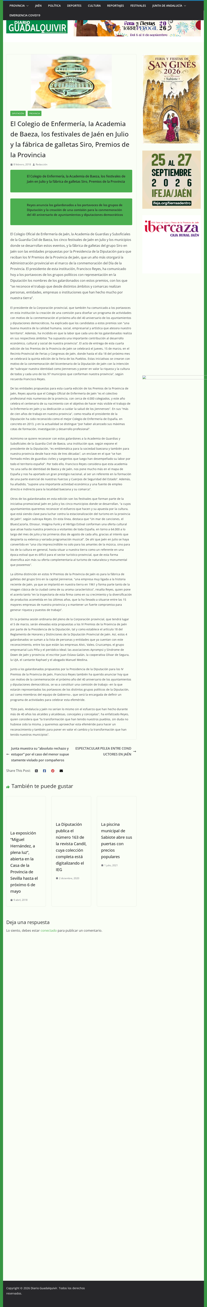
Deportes (74, 5)
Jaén (38, 5)
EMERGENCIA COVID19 (25, 15)
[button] (27, 5)
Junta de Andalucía (167, 5)
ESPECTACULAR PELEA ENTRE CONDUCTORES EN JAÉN (103, 751)
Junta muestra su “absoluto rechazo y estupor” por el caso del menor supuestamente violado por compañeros (40, 754)
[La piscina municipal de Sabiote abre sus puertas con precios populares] (116, 799)
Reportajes (115, 5)
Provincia (17, 5)
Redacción (41, 164)
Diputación (18, 113)
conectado (49, 1204)
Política (54, 5)
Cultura (94, 5)
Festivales (138, 5)
